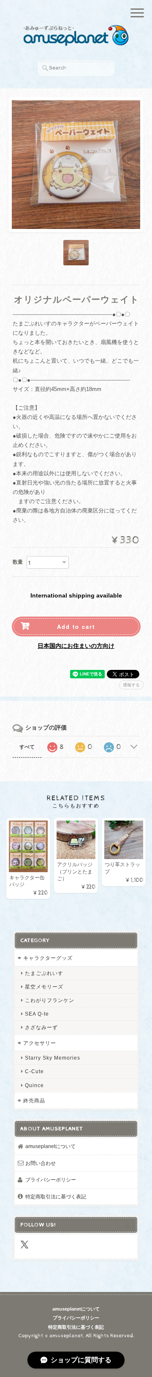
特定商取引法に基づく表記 (55, 1196)
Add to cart (76, 626)
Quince (34, 1085)
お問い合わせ (40, 1163)
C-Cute (34, 1071)
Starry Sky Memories (52, 1057)
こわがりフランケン (49, 1000)
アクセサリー (39, 1043)
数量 (18, 562)
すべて (27, 747)
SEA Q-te (37, 1013)
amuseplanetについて (50, 1146)
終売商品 (34, 1100)
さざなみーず (41, 1027)
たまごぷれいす (44, 973)
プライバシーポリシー (50, 1179)
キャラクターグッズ (48, 958)
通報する (131, 685)
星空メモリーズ (44, 986)
